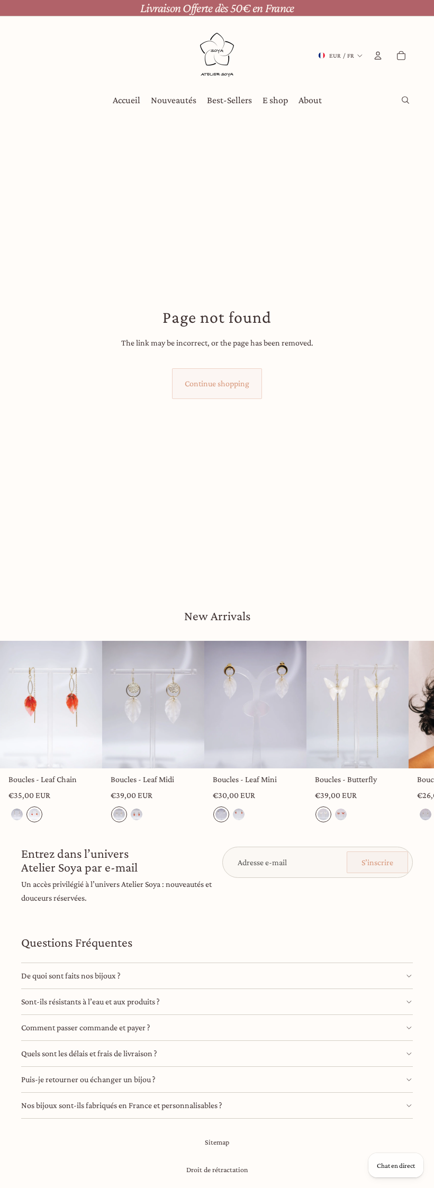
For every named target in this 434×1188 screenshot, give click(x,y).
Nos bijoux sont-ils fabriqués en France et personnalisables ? (121, 1105)
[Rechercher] (405, 100)
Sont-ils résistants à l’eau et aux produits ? (90, 1001)
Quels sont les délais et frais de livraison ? (89, 1053)
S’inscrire (377, 862)
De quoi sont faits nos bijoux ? (71, 975)
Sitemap (217, 1142)
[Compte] (378, 55)
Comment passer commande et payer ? (85, 1027)
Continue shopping (217, 383)
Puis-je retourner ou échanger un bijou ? (88, 1079)
